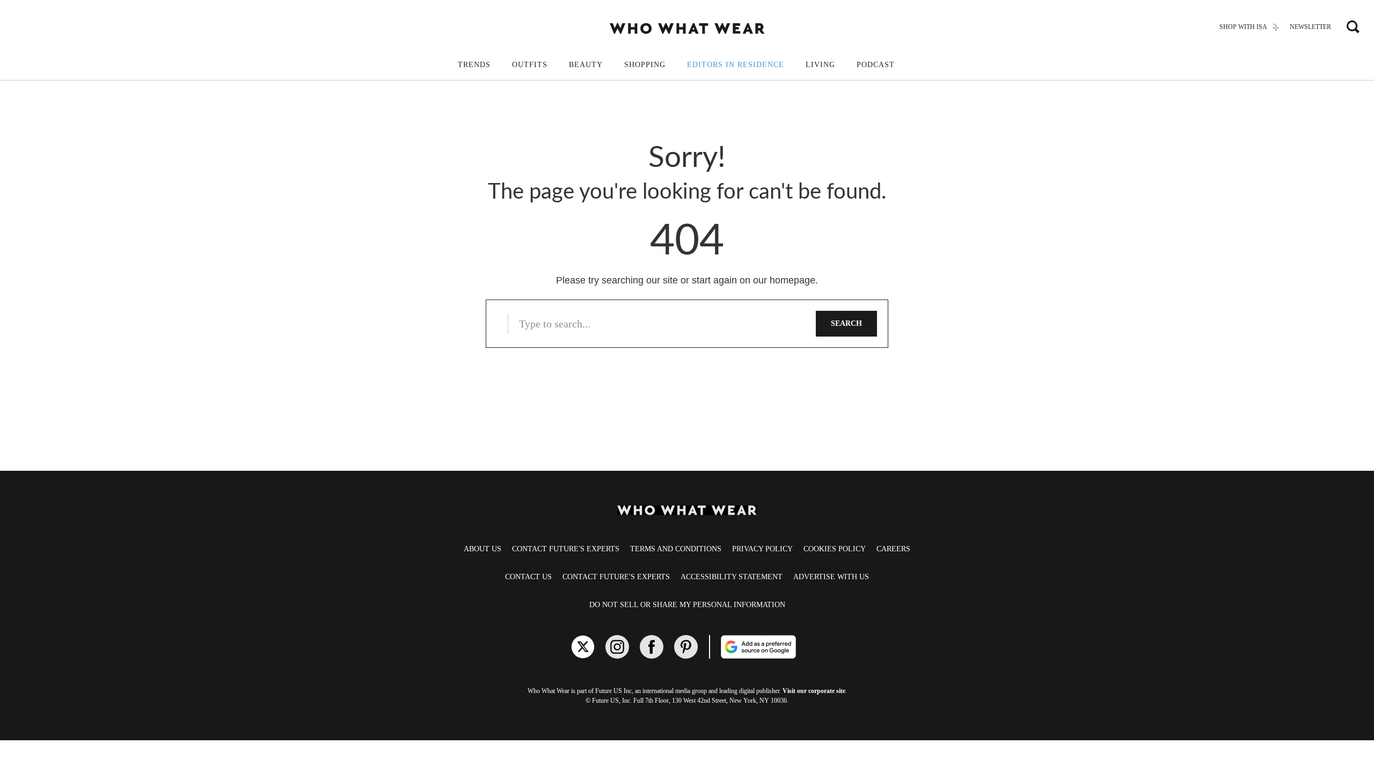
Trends (474, 65)
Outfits (529, 65)
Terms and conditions (675, 549)
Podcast (876, 65)
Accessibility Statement (732, 577)
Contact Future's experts (565, 549)
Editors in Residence (735, 65)
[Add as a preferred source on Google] (798, 647)
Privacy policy (762, 549)
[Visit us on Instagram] (617, 647)
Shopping (645, 65)
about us (482, 549)
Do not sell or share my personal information (687, 605)
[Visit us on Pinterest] (686, 647)
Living (820, 65)
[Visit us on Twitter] (583, 647)
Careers (893, 549)
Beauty (586, 65)
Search (846, 323)
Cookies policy (834, 549)
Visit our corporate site (814, 691)
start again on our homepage (753, 280)
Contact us (528, 577)
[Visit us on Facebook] (651, 647)
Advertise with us (831, 577)
